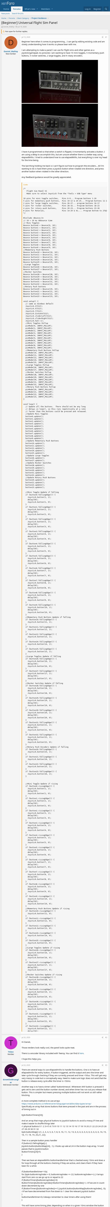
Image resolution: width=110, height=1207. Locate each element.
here (81, 1053)
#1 (106, 37)
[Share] (102, 37)
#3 (106, 1065)
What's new (30, 9)
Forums (17, 9)
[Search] (106, 8)
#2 (106, 1037)
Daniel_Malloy (8, 26)
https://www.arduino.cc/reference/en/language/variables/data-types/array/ (56, 1103)
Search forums (17, 13)
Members (45, 9)
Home (6, 9)
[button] (37, 8)
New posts (5, 13)
